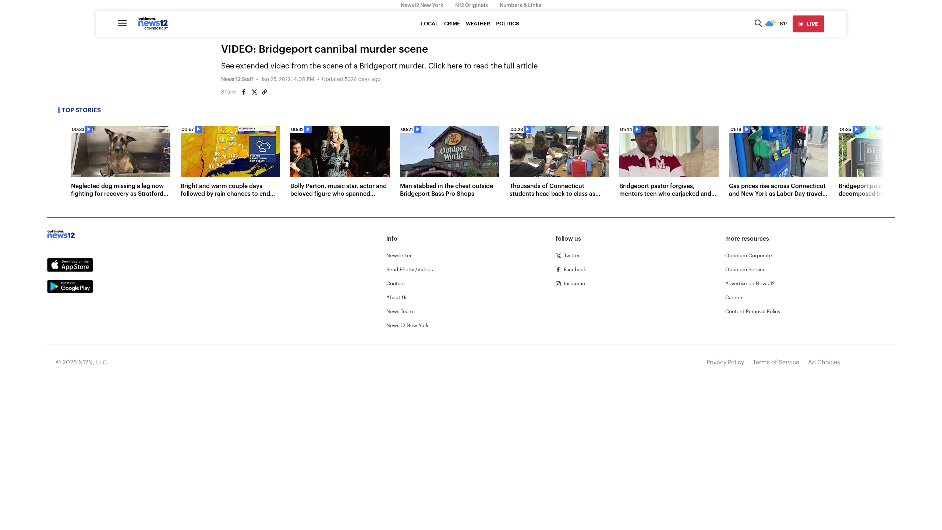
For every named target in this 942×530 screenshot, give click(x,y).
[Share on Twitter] (254, 92)
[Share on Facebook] (244, 92)
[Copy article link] (265, 92)
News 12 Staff (237, 79)
